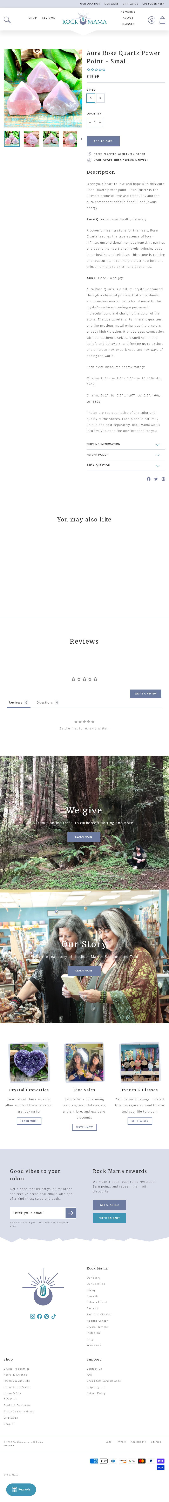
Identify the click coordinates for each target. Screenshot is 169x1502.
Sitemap (156, 1441)
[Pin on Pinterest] (163, 479)
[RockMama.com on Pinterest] (46, 1316)
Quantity (94, 113)
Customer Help (153, 3)
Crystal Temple (97, 1327)
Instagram (94, 1333)
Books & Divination (17, 1405)
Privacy (121, 1441)
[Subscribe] (71, 1213)
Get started (109, 1205)
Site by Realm (11, 1475)
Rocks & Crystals (16, 1374)
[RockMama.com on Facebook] (39, 1316)
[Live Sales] (84, 1062)
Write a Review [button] (146, 693)
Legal (109, 1441)
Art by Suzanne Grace (19, 1411)
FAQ (89, 1374)
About (128, 18)
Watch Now (84, 1127)
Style (91, 89)
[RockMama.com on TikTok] (53, 1316)
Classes (128, 24)
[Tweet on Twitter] (156, 479)
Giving (91, 1290)
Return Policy (96, 1393)
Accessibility (138, 1441)
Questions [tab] (45, 702)
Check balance (109, 1218)
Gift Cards (130, 3)
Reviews (48, 18)
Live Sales (111, 3)
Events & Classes (99, 1314)
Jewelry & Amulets (17, 1381)
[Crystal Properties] (29, 1062)
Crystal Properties (17, 1368)
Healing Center (97, 1320)
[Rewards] (21, 1489)
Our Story (94, 1277)
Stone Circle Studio (17, 1387)
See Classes (139, 1120)
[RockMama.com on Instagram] (32, 1316)
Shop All (9, 1424)
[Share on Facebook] (148, 479)
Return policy (97, 454)
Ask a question (98, 465)
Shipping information (103, 444)
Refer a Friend (97, 1302)
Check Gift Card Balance (104, 1381)
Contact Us (94, 1368)
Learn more (29, 1120)
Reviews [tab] (15, 702)
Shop (33, 18)
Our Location (90, 3)
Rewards (128, 11)
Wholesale (94, 1345)
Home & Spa (12, 1393)
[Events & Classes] (139, 1062)
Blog (90, 1339)
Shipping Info (96, 1387)
